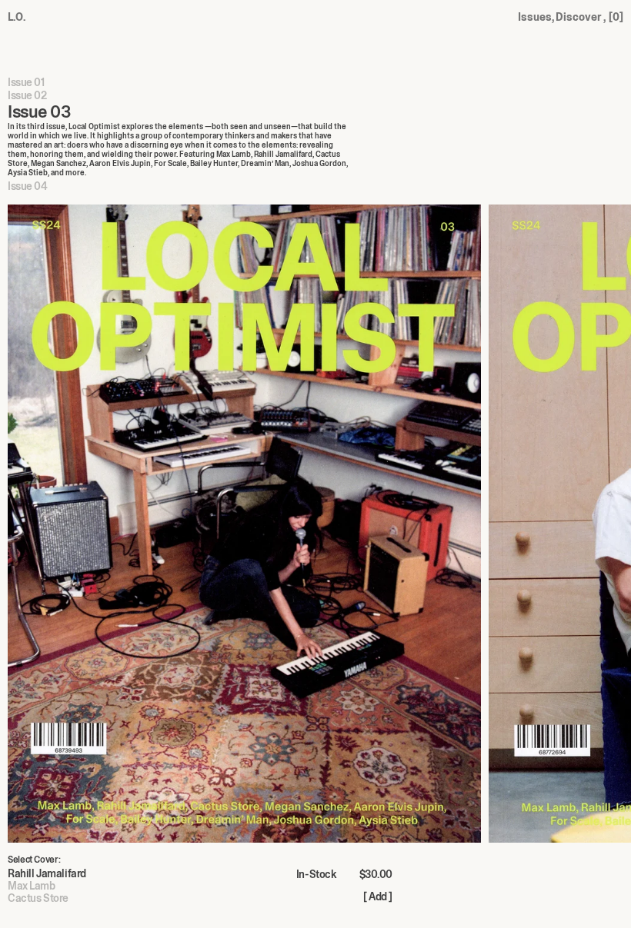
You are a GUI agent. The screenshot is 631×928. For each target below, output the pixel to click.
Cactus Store (38, 898)
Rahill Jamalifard (47, 873)
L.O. (16, 17)
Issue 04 (28, 187)
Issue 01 (26, 83)
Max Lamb (31, 885)
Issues (536, 17)
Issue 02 (27, 96)
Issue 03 (39, 113)
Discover (581, 17)
